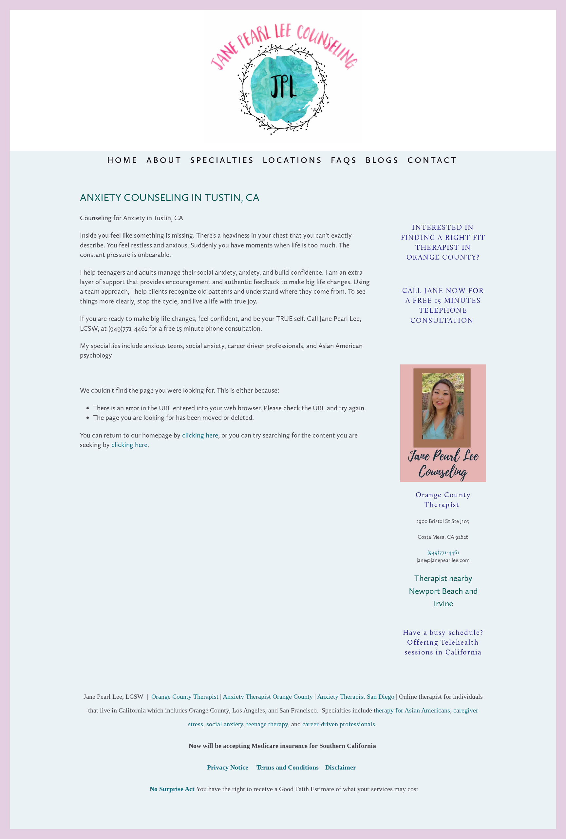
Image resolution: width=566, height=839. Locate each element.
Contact (432, 160)
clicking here (200, 435)
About (164, 160)
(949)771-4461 (443, 552)
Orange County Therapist (185, 696)
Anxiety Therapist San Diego (355, 696)
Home (122, 160)
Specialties (222, 160)
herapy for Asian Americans (413, 710)
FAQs (344, 160)
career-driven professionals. (339, 724)
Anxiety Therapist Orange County (268, 696)
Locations (293, 160)
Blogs (382, 160)
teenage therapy (267, 724)
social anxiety (224, 724)
